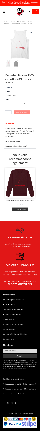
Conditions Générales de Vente (13, 309)
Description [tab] (9, 124)
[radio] (8, 95)
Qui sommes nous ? (9, 319)
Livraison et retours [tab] (12, 141)
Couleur (9, 91)
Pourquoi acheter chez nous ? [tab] (16, 146)
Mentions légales (9, 329)
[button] (4, 12)
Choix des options (20, 209)
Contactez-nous (8, 339)
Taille (7, 99)
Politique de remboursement (13, 324)
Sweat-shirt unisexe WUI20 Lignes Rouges (20, 200)
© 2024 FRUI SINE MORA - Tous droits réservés (20, 413)
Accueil (6, 21)
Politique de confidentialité (12, 314)
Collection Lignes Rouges (17, 21)
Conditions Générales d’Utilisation (15, 334)
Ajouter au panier (22, 112)
